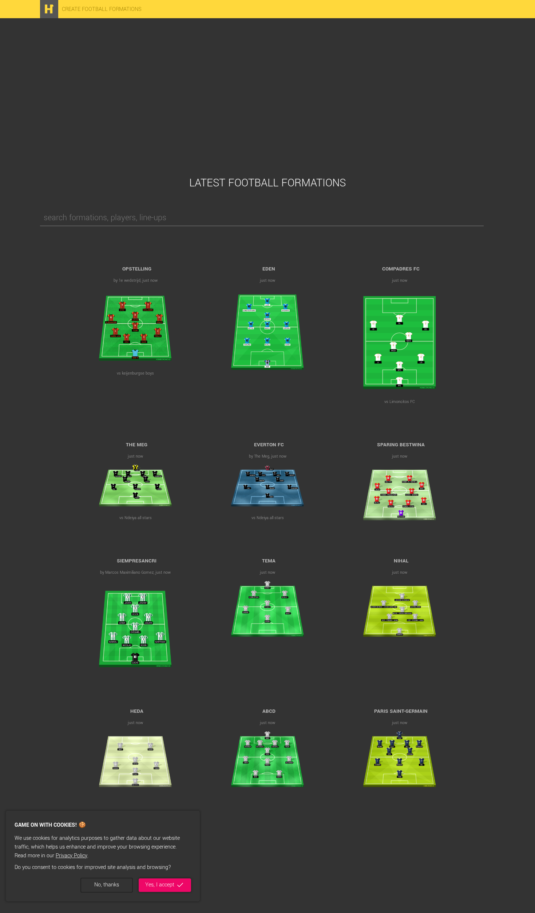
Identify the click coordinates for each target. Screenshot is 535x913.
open (135, 326)
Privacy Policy (71, 855)
